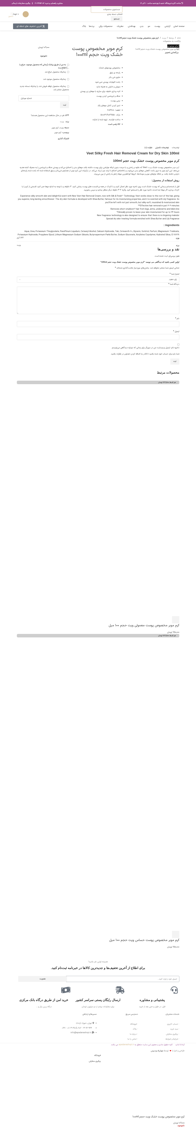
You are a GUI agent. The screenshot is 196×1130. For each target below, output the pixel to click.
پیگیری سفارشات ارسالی (21, 3)
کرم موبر (55, 127)
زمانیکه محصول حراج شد (55, 71)
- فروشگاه (134, 1024)
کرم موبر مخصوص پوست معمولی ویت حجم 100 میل (144, 625)
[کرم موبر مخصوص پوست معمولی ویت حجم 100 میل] (106, 456)
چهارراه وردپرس (157, 1050)
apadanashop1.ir (126, 1044)
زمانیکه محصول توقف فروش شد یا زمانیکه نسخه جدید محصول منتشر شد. (44, 88)
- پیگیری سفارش (172, 1034)
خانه (179, 38)
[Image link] (26, 1022)
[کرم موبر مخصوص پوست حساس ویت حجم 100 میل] (106, 709)
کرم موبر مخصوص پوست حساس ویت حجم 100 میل (144, 940)
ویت (164, 38)
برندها (171, 38)
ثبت (64, 105)
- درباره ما (134, 1034)
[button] (175, 619)
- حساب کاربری (173, 1024)
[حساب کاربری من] (25, 14)
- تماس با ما (133, 1039)
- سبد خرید (174, 1029)
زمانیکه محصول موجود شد (54, 79)
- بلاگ (135, 1029)
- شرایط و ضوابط (172, 1039)
